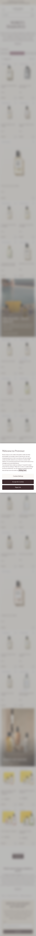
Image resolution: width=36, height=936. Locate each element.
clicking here (22, 470)
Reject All (18, 487)
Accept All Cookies (18, 482)
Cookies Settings (18, 476)
